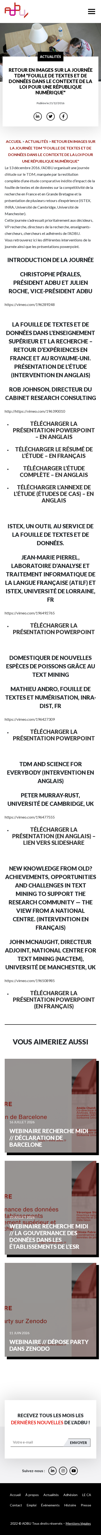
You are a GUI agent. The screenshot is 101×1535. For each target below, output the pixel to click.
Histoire (70, 1505)
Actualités (36, 141)
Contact (16, 1505)
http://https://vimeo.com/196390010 (35, 411)
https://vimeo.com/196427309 (30, 719)
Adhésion (70, 1495)
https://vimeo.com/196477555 (30, 817)
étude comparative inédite (51, 181)
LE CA (86, 1495)
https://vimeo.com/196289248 (30, 304)
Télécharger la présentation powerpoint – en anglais (54, 430)
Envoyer (78, 1442)
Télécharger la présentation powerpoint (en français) (54, 999)
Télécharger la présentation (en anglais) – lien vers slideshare (54, 836)
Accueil (14, 141)
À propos (32, 1495)
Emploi (31, 1505)
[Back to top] (94, 1516)
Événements (50, 1505)
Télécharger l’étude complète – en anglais (54, 471)
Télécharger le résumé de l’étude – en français (54, 452)
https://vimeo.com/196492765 (30, 613)
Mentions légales (78, 1523)
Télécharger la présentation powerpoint (54, 628)
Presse (86, 1505)
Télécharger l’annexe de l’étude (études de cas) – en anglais (54, 494)
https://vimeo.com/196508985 (30, 980)
